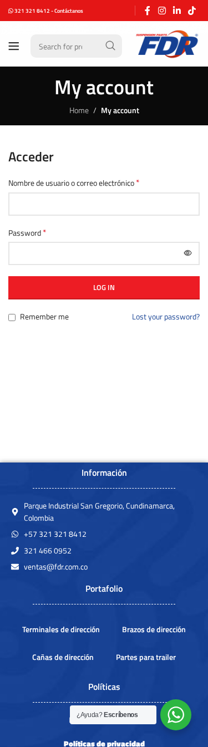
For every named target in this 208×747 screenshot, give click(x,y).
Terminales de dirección (61, 629)
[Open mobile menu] (14, 46)
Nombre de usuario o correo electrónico (74, 183)
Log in (104, 287)
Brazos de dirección (154, 629)
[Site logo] (166, 45)
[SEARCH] (110, 46)
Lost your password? (166, 316)
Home (79, 110)
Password (27, 233)
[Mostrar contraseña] (188, 253)
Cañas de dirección (63, 657)
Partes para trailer (146, 657)
